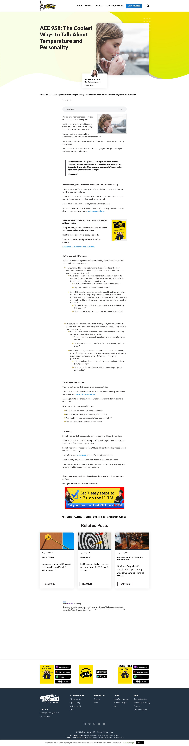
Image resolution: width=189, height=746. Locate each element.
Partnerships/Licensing (142, 702)
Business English (48, 557)
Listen (116, 695)
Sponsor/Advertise (115, 6)
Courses (89, 6)
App (115, 706)
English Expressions (64, 95)
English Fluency (78, 95)
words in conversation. (86, 394)
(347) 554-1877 (45, 717)
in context (81, 455)
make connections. (96, 211)
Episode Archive (75, 699)
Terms (105, 732)
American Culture (48, 95)
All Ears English (77, 695)
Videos (72, 710)
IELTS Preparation (140, 710)
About (80, 6)
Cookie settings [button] (128, 743)
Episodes (97, 699)
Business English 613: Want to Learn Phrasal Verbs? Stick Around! (56, 567)
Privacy (99, 732)
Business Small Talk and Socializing (129, 557)
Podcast (99, 6)
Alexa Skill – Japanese (121, 699)
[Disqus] (94, 624)
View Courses (134, 6)
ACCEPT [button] (139, 743)
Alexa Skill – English (120, 702)
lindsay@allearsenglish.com (49, 713)
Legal (111, 732)
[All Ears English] (49, 699)
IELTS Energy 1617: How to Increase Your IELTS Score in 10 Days (94, 567)
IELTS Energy (99, 695)
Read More (49, 584)
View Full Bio (89, 85)
